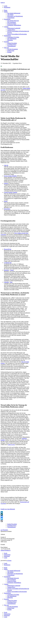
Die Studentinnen (11, 38)
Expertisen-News (11, 44)
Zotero (12, 270)
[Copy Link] (15, 521)
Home (5, 10)
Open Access (11, 444)
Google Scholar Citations (10, 192)
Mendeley (6, 270)
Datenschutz (7, 554)
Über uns (6, 47)
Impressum (7, 556)
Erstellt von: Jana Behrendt (8, 509)
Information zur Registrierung (15, 16)
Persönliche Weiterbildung (14, 25)
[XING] (15, 514)
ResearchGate (7, 249)
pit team (9, 560)
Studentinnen (7, 35)
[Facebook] (15, 517)
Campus (6, 26)
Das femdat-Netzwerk (13, 20)
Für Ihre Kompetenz (12, 49)
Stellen (6, 11)
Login (5, 6)
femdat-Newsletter (12, 43)
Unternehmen (10, 17)
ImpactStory (7, 209)
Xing (11, 282)
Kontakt (9, 52)
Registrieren (7, 7)
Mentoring (10, 40)
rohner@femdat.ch (5, 550)
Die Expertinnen (11, 22)
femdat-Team (10, 50)
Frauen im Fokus (11, 23)
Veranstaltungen (11, 46)
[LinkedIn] (15, 512)
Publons (6, 183)
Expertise (6, 41)
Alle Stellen (10, 14)
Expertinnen (7, 19)
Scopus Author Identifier (10, 176)
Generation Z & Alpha (13, 37)
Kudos (5, 201)
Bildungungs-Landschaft (13, 28)
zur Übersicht (4, 530)
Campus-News (11, 29)
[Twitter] (15, 519)
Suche (5, 553)
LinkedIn (6, 282)
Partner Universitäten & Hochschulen (17, 34)
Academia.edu (7, 262)
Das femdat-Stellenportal (13, 13)
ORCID (6, 165)
